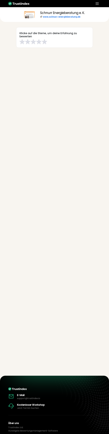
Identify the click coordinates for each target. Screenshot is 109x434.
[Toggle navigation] (97, 3)
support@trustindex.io (28, 398)
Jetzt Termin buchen (28, 408)
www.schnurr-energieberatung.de (61, 16)
